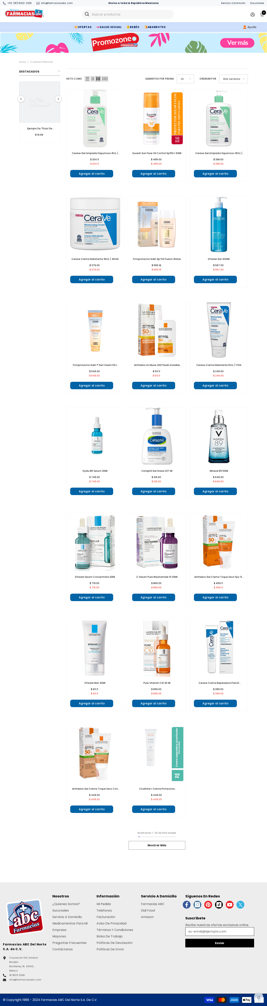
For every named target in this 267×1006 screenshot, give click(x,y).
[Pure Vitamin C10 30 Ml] (157, 648)
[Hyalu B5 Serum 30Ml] (95, 436)
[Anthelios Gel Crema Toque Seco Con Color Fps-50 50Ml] (95, 754)
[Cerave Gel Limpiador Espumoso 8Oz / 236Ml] (95, 118)
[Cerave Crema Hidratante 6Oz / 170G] (219, 330)
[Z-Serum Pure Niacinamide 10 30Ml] (157, 542)
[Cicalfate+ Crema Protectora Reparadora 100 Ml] (157, 754)
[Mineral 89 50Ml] (219, 436)
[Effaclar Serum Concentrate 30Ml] (95, 542)
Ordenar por (208, 78)
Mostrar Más (157, 845)
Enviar (219, 943)
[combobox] (131, 14)
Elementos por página (160, 78)
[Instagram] (197, 905)
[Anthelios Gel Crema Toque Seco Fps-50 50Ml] (219, 542)
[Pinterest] (208, 905)
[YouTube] (230, 905)
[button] (58, 99)
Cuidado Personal (41, 61)
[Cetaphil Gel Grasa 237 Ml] (157, 436)
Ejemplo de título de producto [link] (36, 129)
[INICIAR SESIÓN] (252, 14)
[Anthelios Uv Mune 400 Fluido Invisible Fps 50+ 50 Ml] (157, 330)
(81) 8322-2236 (22, 3)
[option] (36, 113)
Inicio (22, 61)
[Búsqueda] (128, 14)
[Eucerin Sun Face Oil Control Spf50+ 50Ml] (157, 118)
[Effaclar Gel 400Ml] (219, 224)
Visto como (74, 78)
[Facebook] (187, 905)
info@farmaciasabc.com (57, 3)
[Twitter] (240, 905)
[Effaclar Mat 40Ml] (95, 648)
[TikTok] (219, 905)
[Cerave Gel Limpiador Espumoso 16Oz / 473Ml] (219, 118)
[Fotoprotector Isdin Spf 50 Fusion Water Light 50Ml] (157, 224)
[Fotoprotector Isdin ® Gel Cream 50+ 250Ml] (95, 330)
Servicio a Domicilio (233, 3)
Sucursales (257, 3)
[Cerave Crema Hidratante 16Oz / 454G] (95, 224)
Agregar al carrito (92, 174)
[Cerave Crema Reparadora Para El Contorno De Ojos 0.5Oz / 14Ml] (219, 648)
